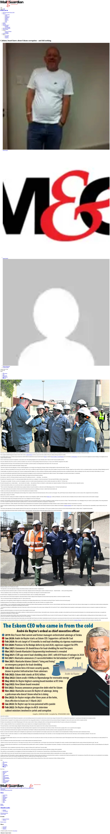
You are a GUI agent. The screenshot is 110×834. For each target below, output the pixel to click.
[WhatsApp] (6, 10)
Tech (4, 801)
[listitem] (2, 788)
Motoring (4, 800)
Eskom (45, 456)
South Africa (5, 795)
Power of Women (6, 818)
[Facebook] (0, 10)
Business (2, 805)
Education (4, 798)
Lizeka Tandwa (6, 367)
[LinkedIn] (2, 10)
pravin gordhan (5, 781)
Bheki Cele (49, 496)
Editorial (4, 810)
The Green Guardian (4, 813)
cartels (4, 773)
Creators (3, 789)
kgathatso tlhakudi (6, 778)
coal (3, 774)
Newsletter (5, 826)
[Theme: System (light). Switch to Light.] (2, 9)
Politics (1, 804)
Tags (1, 789)
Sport (4, 802)
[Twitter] (5, 10)
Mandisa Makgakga (6, 366)
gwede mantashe (6, 777)
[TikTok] (4, 10)
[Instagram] (1, 10)
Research (4, 827)
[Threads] (3, 10)
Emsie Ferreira (5, 258)
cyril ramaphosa (5, 775)
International (5, 797)
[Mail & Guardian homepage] (55, 3)
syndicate (4, 782)
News (2, 792)
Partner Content (3, 821)
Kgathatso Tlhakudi (77, 620)
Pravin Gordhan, (54, 456)
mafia (4, 779)
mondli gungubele (6, 780)
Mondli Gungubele (67, 505)
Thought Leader (5, 807)
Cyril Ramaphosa (74, 456)
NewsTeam (15, 830)
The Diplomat (5, 811)
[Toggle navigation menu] (1, 7)
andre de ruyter (5, 771)
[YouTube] (7, 10)
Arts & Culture (3, 814)
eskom (4, 776)
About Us (4, 828)
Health (4, 799)
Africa (4, 796)
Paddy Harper (5, 150)
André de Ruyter (29, 454)
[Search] (4, 9)
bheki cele (4, 772)
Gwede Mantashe (60, 456)
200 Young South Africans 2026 (6, 790)
